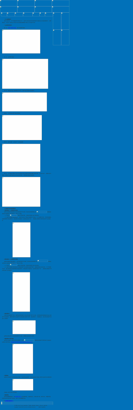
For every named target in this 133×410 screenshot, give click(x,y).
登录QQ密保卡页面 (12, 27)
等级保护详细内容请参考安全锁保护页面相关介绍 (21, 342)
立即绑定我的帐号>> (9, 400)
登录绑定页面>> (18, 396)
